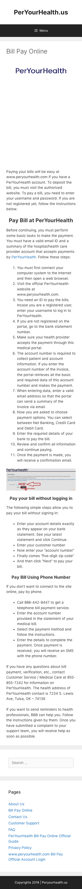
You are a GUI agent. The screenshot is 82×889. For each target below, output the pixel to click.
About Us (16, 804)
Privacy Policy (20, 848)
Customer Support (23, 823)
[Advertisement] (41, 126)
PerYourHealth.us (41, 12)
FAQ (11, 830)
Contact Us (17, 817)
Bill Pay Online (20, 810)
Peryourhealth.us (54, 882)
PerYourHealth (24, 257)
